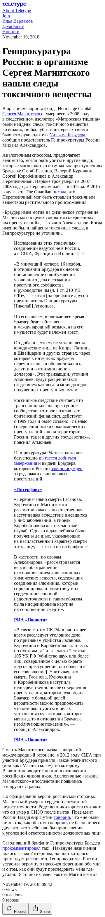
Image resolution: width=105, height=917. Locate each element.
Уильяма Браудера (67, 134)
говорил (62, 817)
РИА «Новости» (31, 619)
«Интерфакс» (28, 489)
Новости (11, 31)
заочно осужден (67, 468)
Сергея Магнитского (22, 113)
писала (59, 191)
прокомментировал (21, 848)
